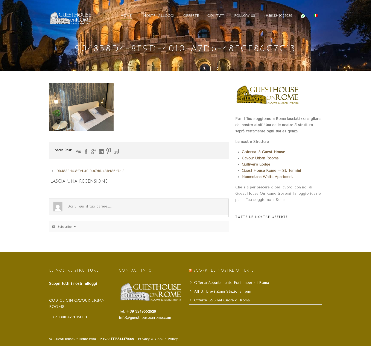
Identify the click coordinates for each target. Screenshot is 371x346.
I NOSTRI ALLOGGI (157, 16)
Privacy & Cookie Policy (158, 339)
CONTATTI (216, 16)
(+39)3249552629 (278, 16)
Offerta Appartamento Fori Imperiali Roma (231, 282)
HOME (126, 16)
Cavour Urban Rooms (260, 158)
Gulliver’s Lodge (256, 164)
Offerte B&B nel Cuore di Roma (222, 300)
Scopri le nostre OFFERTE (223, 270)
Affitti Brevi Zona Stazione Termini (225, 291)
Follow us (244, 16)
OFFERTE (191, 16)
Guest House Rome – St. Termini (271, 170)
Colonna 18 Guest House (263, 152)
